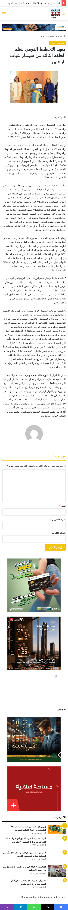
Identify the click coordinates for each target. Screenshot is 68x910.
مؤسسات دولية (47, 36)
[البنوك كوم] (55, 13)
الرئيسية (60, 36)
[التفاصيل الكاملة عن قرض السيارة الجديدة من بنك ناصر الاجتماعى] (57, 871)
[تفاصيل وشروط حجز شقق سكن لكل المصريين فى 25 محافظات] (57, 885)
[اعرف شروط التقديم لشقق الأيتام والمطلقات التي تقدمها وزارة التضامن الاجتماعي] (57, 843)
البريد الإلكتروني (58, 519)
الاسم (62, 506)
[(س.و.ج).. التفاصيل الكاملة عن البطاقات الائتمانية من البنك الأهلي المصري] (57, 829)
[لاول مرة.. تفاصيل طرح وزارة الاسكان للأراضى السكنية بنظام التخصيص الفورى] (57, 857)
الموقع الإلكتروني (58, 533)
